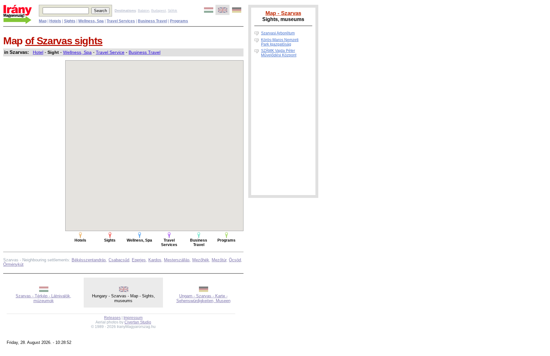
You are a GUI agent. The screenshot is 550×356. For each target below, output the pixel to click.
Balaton (143, 10)
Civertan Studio (137, 322)
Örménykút (13, 264)
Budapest (158, 10)
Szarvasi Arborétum (278, 33)
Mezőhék (200, 260)
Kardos (154, 260)
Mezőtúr (219, 260)
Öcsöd (235, 260)
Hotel (38, 52)
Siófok (172, 10)
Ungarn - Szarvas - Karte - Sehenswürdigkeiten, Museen (203, 298)
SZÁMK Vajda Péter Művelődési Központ (278, 52)
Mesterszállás (177, 260)
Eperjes (139, 260)
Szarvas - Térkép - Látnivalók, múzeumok (43, 298)
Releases (112, 318)
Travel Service (110, 52)
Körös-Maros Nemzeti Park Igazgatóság (280, 42)
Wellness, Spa (77, 52)
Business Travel (144, 52)
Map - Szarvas (283, 13)
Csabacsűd (119, 260)
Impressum (133, 318)
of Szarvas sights (63, 41)
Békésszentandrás (89, 260)
